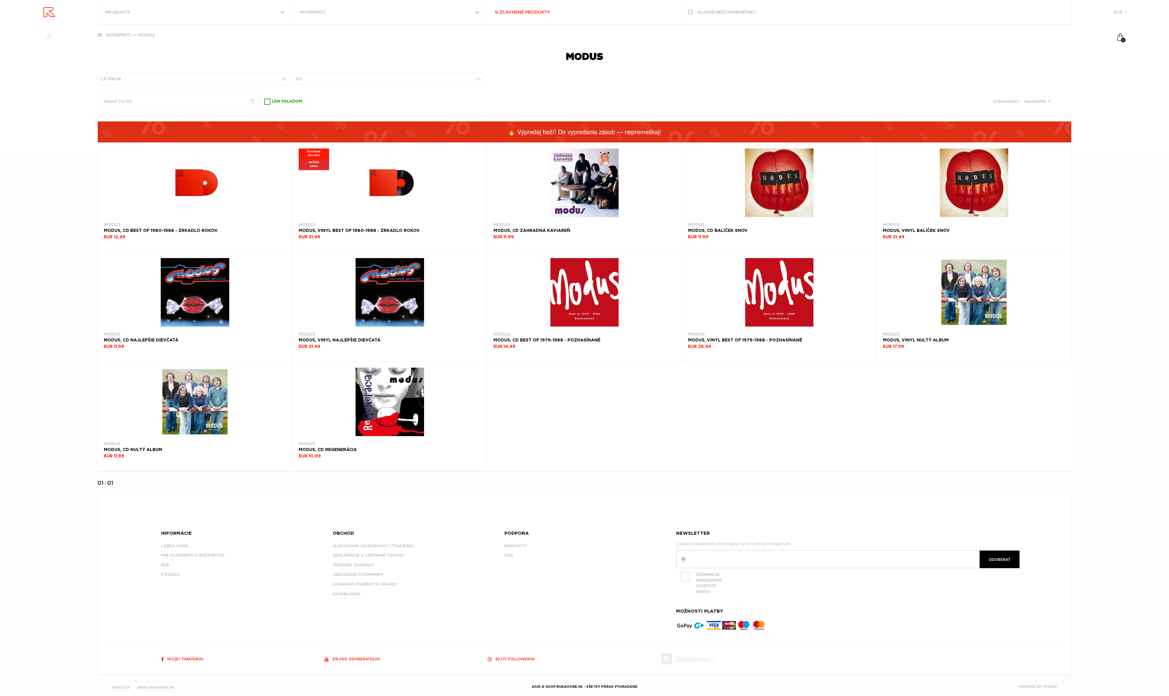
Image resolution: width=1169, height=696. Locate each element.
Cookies (170, 574)
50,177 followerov (514, 659)
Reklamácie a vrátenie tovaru (368, 555)
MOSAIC (1050, 686)
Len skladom (287, 101)
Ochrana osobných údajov (365, 584)
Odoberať (999, 559)
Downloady (346, 594)
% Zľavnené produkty (522, 12)
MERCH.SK (121, 687)
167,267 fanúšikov (185, 659)
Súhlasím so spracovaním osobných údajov (709, 582)
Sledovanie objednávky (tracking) (374, 546)
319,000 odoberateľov (355, 659)
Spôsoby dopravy (353, 565)
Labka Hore (174, 546)
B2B (165, 565)
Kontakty (515, 546)
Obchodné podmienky (358, 574)
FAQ (508, 555)
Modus (146, 35)
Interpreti (119, 35)
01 (100, 483)
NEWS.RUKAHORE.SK (155, 687)
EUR (1119, 12)
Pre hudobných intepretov (193, 555)
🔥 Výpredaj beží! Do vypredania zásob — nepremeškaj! (584, 131)
